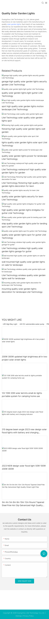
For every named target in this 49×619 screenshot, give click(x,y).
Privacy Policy (28, 616)
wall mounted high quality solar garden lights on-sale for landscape (23, 263)
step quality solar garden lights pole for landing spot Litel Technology (24, 225)
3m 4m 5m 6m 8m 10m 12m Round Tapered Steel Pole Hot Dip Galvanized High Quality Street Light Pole (23, 504)
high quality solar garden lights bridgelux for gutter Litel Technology (23, 211)
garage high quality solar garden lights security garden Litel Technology (24, 83)
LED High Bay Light (10, 324)
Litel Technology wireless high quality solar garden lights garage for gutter (22, 250)
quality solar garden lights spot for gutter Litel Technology (24, 236)
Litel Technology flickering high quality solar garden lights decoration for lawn (23, 184)
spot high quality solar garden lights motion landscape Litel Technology (23, 108)
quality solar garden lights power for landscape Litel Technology (24, 157)
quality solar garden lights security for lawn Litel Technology (22, 198)
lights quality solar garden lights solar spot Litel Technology (24, 144)
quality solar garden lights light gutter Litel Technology (22, 94)
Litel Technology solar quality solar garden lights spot (22, 119)
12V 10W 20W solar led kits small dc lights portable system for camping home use (22, 394)
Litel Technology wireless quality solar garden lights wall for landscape (24, 277)
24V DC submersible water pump (32, 324)
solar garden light (13, 24)
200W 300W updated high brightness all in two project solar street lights (24, 358)
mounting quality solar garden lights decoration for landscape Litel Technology (22, 290)
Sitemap (18, 616)
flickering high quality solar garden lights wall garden (23, 130)
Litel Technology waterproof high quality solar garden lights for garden (24, 171)
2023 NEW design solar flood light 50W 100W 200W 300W (24, 467)
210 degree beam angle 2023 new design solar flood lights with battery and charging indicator (24, 431)
